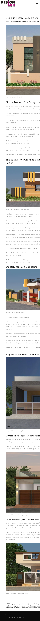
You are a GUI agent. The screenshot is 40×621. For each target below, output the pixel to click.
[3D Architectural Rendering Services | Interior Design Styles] (5, 5)
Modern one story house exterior (21, 607)
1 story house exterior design (16, 604)
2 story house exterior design (32, 604)
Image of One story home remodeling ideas (27, 606)
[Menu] (37, 3)
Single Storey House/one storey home (27, 21)
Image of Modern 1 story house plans (18, 605)
